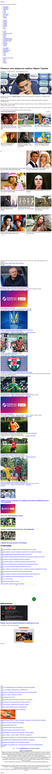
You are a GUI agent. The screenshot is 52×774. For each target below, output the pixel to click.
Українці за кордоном (8, 57)
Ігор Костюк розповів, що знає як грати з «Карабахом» (13, 709)
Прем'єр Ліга (29, 310)
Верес (27, 355)
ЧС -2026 (5, 15)
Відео (4, 37)
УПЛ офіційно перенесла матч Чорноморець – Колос (13, 729)
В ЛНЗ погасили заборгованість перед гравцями (12, 727)
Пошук (4, 45)
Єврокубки (5, 9)
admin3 (12, 290)
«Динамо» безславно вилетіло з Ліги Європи (14, 542)
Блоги (4, 32)
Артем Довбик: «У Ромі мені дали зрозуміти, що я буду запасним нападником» (19, 433)
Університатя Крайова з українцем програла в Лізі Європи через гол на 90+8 (18, 549)
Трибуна (5, 17)
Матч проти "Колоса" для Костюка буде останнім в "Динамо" (15, 287)
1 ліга (4, 11)
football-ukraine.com (24, 748)
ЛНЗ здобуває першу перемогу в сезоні (10, 581)
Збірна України (6, 50)
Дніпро (5, 23)
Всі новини (6, 6)
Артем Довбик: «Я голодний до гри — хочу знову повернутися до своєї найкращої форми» (22, 744)
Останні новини (6, 545)
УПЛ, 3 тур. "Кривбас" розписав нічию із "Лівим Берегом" (14, 482)
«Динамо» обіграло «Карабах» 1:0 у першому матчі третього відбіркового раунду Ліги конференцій (24, 737)
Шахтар (5, 21)
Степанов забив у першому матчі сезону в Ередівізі (12, 454)
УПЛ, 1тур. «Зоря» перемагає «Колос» (12, 515)
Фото (4, 35)
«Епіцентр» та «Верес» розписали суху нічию (11, 353)
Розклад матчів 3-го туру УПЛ (8, 307)
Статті (4, 30)
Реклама (5, 44)
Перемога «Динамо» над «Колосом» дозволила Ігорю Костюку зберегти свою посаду (20, 573)
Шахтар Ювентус (20, 263)
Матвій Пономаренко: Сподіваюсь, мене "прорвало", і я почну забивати (17, 732)
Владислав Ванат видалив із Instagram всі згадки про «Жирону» (15, 559)
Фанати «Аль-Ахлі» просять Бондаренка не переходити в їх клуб (16, 566)
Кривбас (5, 24)
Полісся (5, 26)
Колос (4, 28)
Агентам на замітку (7, 33)
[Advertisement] (11, 664)
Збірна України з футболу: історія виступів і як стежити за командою (16, 571)
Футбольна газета (7, 40)
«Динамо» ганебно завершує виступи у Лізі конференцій (17, 529)
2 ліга (4, 12)
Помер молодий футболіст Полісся (9, 725)
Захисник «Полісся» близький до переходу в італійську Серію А (15, 393)
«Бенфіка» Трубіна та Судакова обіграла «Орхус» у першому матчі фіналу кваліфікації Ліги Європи (24, 569)
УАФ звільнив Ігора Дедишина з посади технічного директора (15, 742)
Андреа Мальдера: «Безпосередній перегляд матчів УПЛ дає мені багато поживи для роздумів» (23, 556)
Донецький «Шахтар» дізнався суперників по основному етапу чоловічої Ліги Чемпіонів (21, 551)
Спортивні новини (7, 38)
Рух (4, 27)
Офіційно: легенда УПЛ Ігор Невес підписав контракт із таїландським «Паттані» (19, 564)
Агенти (5, 34)
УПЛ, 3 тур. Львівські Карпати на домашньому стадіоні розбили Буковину (18, 687)
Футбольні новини (7, 39)
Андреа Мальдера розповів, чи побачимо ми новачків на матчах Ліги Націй (18, 561)
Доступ (5, 42)
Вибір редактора (6, 603)
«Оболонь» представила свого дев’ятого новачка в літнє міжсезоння (16, 372)
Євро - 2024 (6, 14)
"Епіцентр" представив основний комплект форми (12, 722)
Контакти (5, 43)
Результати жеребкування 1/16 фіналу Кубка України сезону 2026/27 (16, 554)
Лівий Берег (28, 484)
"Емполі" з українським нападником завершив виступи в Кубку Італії (17, 330)
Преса (4, 16)
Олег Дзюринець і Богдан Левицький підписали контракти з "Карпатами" (18, 739)
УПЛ (4, 10)
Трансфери (5, 7)
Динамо (5, 20)
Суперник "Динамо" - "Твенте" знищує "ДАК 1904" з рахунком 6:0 (16, 734)
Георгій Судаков (4, 263)
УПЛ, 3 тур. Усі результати (7, 413)
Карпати (5, 22)
